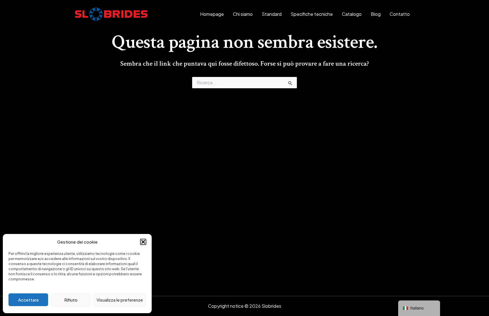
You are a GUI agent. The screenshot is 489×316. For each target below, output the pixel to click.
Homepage (212, 14)
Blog (376, 14)
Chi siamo (243, 14)
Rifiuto (71, 299)
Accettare (28, 299)
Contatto (400, 14)
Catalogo (352, 14)
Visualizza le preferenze (119, 299)
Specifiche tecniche (312, 14)
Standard (272, 14)
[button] (143, 242)
